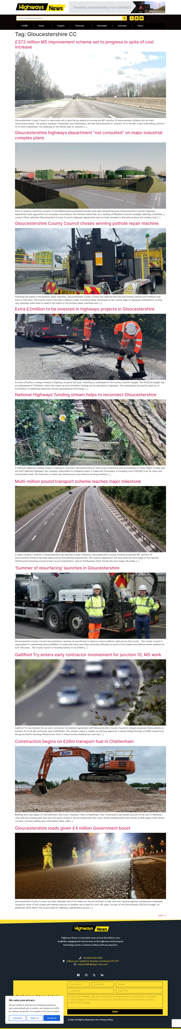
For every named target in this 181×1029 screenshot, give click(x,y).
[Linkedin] (136, 18)
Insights (61, 26)
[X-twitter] (132, 18)
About (140, 26)
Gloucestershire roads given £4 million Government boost (72, 828)
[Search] (124, 18)
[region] (34, 1010)
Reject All (35, 1018)
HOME (25, 26)
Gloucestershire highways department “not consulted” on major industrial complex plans (88, 135)
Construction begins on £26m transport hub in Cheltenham (74, 741)
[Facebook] (141, 18)
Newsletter (102, 26)
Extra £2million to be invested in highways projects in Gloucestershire (84, 309)
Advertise (122, 26)
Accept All (51, 1018)
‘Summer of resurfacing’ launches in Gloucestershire (67, 568)
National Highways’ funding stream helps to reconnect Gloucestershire (85, 394)
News (41, 26)
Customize (17, 1018)
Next (162, 915)
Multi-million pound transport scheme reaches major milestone (78, 481)
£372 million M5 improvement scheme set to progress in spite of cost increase (84, 44)
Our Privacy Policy (104, 1020)
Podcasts (79, 26)
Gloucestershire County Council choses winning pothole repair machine (87, 223)
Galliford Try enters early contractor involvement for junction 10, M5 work (88, 654)
